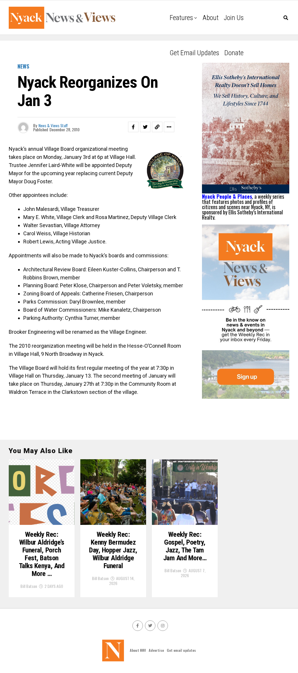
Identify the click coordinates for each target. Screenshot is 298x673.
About (211, 18)
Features (181, 18)
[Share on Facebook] (133, 127)
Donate (234, 53)
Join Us (234, 18)
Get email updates (194, 53)
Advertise (156, 650)
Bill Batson (28, 586)
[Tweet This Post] (145, 127)
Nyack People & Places (227, 196)
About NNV (138, 650)
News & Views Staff (53, 125)
